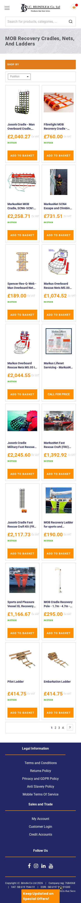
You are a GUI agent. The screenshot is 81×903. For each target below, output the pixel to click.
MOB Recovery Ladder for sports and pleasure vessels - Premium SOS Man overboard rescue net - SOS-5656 (58, 525)
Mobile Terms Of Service (40, 794)
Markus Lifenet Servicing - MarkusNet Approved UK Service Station (58, 366)
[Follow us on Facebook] (29, 865)
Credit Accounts (40, 834)
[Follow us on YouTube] (51, 865)
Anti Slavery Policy (40, 786)
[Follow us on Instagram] (36, 865)
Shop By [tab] (13, 64)
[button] (40, 896)
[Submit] (70, 22)
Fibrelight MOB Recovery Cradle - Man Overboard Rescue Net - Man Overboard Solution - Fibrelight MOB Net (57, 127)
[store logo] (40, 8)
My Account (40, 819)
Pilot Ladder (15, 681)
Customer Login (40, 827)
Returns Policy (40, 771)
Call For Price (59, 394)
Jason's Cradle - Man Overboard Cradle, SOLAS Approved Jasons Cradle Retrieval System (21, 127)
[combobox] (40, 21)
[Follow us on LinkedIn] (43, 865)
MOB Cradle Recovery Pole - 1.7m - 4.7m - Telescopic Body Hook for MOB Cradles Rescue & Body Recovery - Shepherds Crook (58, 604)
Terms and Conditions (41, 763)
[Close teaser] (61, 888)
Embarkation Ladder (57, 681)
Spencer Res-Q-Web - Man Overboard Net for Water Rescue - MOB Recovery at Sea (21, 286)
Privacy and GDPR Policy (40, 779)
